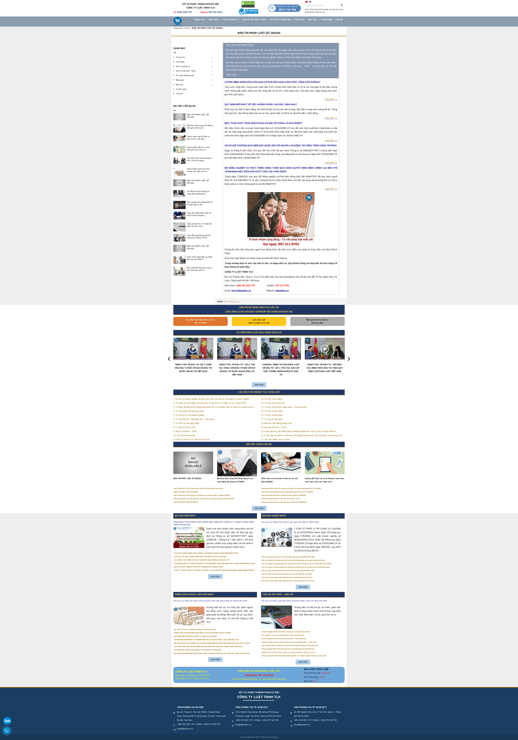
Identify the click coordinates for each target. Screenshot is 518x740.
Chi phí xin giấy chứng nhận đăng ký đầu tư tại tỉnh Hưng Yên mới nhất (288, 581)
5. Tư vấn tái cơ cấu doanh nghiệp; (189, 415)
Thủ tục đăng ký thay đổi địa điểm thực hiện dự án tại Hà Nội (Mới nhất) (288, 570)
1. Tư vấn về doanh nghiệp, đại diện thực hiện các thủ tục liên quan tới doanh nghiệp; (211, 399)
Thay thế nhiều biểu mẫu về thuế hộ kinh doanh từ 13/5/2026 (284, 495)
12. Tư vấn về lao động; (271, 399)
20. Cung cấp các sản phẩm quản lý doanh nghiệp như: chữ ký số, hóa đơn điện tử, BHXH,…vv (298, 431)
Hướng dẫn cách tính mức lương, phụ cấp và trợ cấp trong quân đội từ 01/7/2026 (291, 488)
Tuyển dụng (327, 20)
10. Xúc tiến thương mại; (184, 435)
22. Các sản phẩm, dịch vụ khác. (276, 439)
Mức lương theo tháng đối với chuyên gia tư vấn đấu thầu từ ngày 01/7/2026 (202, 495)
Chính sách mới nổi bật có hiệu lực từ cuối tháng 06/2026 (279, 480)
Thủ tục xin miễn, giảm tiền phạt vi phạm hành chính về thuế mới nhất (294, 601)
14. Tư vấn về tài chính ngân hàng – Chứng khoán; (284, 407)
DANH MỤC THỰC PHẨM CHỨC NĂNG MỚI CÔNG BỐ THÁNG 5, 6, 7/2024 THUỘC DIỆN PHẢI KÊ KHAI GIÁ (213, 523)
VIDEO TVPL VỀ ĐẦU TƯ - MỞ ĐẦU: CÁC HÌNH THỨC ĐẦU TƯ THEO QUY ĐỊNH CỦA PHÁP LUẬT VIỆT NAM (324, 367)
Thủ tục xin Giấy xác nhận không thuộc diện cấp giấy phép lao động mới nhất (210, 601)
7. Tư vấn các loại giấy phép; (186, 423)
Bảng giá (299, 20)
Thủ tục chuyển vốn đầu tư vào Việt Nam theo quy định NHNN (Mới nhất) (288, 557)
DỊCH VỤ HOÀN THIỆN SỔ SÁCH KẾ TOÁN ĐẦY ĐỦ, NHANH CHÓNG (198, 567)
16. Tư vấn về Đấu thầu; (272, 415)
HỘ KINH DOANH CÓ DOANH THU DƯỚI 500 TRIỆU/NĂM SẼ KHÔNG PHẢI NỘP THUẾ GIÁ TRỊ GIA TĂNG (212, 643)
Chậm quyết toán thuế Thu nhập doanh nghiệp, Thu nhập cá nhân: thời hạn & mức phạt (294, 656)
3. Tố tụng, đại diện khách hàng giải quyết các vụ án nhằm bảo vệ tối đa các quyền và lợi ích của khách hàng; (214, 407)
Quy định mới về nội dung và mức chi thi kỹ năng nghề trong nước (198, 488)
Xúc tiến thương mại (280, 20)
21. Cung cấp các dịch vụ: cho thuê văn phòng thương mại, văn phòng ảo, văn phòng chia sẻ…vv (301, 435)
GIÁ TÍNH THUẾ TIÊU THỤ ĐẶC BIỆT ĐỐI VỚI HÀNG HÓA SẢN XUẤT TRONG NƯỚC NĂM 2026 (208, 646)
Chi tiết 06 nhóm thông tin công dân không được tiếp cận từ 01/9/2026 (287, 492)
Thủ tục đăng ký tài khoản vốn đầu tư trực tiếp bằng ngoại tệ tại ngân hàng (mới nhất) (293, 560)
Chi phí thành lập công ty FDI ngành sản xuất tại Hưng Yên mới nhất (287, 574)
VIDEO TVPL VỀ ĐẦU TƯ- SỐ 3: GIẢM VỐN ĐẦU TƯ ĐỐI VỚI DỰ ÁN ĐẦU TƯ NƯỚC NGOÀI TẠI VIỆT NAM (193, 367)
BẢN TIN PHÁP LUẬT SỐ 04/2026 (186, 502)
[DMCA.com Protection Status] (248, 4)
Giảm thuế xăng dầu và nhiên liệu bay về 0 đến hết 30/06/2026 (284, 502)
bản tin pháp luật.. (232, 301)
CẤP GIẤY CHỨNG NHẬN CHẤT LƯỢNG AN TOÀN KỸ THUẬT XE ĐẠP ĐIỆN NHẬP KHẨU (206, 553)
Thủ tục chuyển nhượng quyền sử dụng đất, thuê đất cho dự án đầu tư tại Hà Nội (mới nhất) (296, 567)
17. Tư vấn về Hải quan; (272, 419)
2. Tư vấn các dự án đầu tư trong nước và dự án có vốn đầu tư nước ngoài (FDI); (210, 403)
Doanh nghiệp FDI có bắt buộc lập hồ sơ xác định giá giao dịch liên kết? (288, 649)
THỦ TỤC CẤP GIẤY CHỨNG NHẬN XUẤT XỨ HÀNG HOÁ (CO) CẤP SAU (200, 556)
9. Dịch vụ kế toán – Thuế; (185, 431)
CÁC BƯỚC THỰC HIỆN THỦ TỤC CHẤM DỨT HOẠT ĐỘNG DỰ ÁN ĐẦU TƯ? (202, 560)
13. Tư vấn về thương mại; (273, 403)
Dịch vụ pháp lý (231, 20)
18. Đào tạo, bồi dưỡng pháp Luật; (276, 423)
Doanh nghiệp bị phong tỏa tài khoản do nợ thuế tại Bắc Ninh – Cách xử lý (289, 642)
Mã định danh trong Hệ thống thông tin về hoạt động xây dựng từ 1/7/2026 (235, 480)
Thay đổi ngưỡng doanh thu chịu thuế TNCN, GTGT (281, 498)
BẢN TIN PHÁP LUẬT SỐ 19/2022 (259, 32)
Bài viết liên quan (184, 106)
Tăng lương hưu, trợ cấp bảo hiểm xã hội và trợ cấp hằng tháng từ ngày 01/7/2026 (204, 498)
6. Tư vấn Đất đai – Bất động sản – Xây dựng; (194, 419)
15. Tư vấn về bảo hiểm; (272, 411)
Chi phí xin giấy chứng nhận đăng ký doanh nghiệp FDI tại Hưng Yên (287, 577)
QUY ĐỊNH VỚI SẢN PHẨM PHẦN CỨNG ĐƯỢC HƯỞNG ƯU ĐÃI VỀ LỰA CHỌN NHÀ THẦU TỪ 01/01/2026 (212, 653)
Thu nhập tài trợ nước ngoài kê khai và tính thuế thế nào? (283, 635)
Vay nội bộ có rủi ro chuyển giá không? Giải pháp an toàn (195, 629)
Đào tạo (312, 20)
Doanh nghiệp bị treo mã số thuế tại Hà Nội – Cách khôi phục (284, 638)
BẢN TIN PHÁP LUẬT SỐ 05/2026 (186, 492)
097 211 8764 (215, 12)
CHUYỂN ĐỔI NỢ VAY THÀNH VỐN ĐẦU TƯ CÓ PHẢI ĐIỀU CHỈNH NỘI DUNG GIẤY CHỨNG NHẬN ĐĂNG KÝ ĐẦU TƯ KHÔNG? (214, 564)
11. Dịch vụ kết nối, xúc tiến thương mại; (191, 439)
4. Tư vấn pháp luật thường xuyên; (189, 411)
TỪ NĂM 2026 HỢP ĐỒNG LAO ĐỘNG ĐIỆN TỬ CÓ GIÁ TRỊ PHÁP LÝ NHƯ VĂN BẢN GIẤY (206, 639)
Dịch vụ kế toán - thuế (254, 20)
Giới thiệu (214, 20)
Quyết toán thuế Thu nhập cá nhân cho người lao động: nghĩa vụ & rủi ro (288, 652)
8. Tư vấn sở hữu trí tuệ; (184, 427)
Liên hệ (339, 20)
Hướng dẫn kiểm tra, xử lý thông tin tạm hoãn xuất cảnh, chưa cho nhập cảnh (324, 480)
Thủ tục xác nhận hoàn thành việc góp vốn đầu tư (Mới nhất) (290, 522)
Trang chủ (199, 20)
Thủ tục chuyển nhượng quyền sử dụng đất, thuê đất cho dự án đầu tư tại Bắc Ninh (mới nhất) (296, 563)
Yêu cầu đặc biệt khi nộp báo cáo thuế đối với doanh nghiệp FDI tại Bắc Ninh (290, 645)
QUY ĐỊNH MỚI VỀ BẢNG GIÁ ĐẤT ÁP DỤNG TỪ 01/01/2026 (195, 636)
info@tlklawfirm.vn (185, 729)
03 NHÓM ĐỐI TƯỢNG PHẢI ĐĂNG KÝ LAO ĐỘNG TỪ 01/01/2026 (197, 650)
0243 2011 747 (184, 12)
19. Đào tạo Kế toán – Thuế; (273, 427)
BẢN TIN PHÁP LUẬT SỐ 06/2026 (187, 478)
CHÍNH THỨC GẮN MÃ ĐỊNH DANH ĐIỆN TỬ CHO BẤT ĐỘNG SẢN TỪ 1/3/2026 (202, 633)
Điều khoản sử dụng (270, 737)
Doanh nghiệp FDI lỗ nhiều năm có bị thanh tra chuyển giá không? (286, 632)
